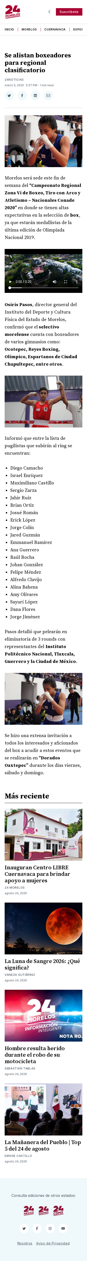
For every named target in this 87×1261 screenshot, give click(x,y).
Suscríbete (69, 12)
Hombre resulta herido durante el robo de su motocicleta (35, 1055)
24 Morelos (15, 887)
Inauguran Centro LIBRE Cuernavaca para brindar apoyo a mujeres (37, 874)
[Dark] (50, 12)
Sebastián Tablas (20, 1068)
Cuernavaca (55, 29)
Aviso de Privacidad (53, 1243)
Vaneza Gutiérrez (20, 974)
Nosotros (25, 1243)
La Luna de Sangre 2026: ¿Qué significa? (42, 964)
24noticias (14, 79)
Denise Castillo (18, 1156)
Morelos (29, 29)
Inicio (9, 29)
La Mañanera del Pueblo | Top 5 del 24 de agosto (43, 1145)
